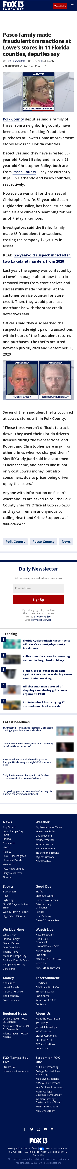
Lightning (8, 900)
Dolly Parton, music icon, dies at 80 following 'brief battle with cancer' (28, 745)
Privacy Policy (42, 616)
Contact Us (42, 1048)
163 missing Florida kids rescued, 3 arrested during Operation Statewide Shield (28, 729)
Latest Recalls (11, 987)
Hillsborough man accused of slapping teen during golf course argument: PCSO (45, 690)
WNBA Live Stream (47, 1106)
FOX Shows (42, 995)
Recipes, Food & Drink (16, 960)
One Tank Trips (12, 947)
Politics (7, 851)
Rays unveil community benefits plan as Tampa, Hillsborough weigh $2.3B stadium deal (27, 762)
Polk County (48, 60)
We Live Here (13, 929)
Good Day (43, 886)
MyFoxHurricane (45, 857)
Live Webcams (44, 835)
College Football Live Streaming (48, 1073)
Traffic (39, 891)
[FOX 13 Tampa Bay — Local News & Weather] (13, 5)
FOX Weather (43, 861)
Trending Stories (45, 991)
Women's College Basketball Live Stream (49, 1100)
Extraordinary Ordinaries (43, 906)
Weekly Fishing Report (15, 911)
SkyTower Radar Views (49, 827)
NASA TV (41, 963)
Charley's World (45, 895)
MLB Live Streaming (47, 1078)
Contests (41, 1004)
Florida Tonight (11, 939)
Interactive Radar (45, 831)
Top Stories (9, 827)
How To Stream (45, 934)
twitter (32, 1129)
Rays (5, 895)
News (66, 541)
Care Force (9, 968)
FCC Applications (45, 1044)
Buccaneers (9, 891)
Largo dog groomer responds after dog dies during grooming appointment (28, 793)
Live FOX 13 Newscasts (42, 940)
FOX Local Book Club (48, 987)
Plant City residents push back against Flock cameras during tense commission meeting (47, 674)
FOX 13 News (33, 60)
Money (8, 978)
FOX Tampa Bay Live (48, 967)
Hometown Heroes (47, 900)
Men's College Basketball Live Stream (49, 1093)
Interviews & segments (16, 1071)
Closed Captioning (46, 1035)
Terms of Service (40, 619)
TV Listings (42, 1022)
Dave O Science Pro (47, 920)
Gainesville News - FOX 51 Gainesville (16, 1027)
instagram (38, 1129)
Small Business (11, 1000)
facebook (25, 1129)
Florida (7, 838)
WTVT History (44, 1031)
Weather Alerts (44, 844)
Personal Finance (13, 991)
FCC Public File (44, 1040)
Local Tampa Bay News (13, 833)
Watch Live (60, 6)
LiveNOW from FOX (47, 946)
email (52, 1129)
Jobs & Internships (46, 1027)
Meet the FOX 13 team (49, 1018)
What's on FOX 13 (46, 1000)
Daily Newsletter (12, 873)
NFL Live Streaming (47, 1067)
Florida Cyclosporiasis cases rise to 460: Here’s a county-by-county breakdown (46, 644)
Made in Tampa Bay (14, 956)
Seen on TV (9, 864)
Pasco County (24, 171)
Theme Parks (10, 951)
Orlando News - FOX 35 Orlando (15, 1020)
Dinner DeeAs (11, 943)
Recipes (40, 911)
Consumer (9, 843)
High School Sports (14, 916)
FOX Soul (41, 955)
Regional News (15, 1013)
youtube (45, 1129)
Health (6, 847)
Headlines (41, 983)
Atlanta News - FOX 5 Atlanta (15, 1035)
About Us (43, 1013)
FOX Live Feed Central (48, 959)
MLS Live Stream (45, 1110)
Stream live (9, 1067)
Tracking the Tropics (47, 852)
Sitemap (7, 877)
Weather (43, 822)
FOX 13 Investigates (14, 856)
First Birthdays (44, 916)
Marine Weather (45, 840)
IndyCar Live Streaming (49, 1087)
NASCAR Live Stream (48, 1083)
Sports (8, 886)
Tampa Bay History (14, 964)
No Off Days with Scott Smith (16, 906)
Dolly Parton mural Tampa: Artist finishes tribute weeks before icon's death (26, 777)
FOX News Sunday (13, 868)
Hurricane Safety (45, 848)
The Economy (11, 995)
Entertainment (48, 978)
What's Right (10, 934)
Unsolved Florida (12, 860)
